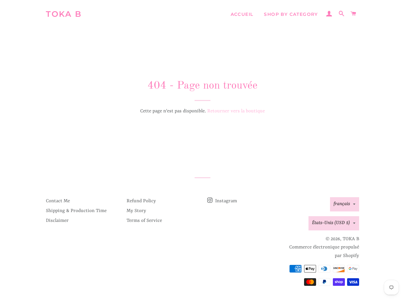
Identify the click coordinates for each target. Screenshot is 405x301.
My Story (136, 211)
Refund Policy (141, 201)
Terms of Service (144, 220)
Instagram (225, 201)
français (341, 204)
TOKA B (64, 14)
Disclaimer (57, 220)
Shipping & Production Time (76, 211)
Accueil (242, 14)
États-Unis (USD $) (331, 223)
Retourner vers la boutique (236, 111)
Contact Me (58, 201)
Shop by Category (291, 14)
